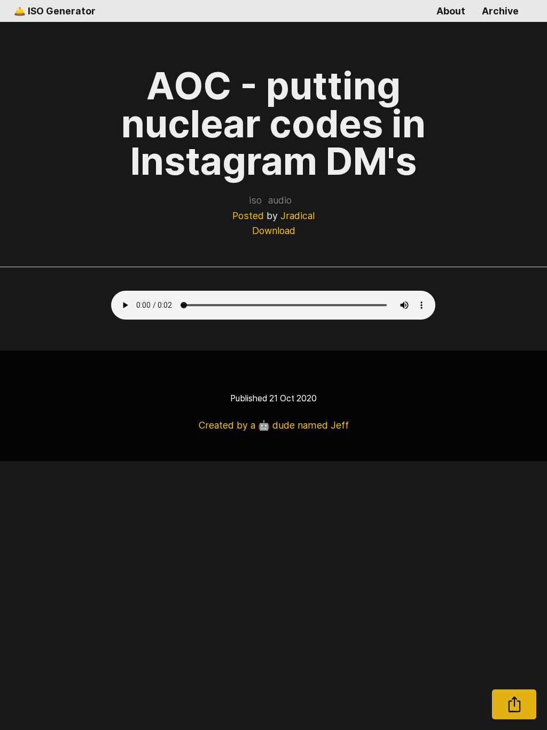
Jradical (297, 215)
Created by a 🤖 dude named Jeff (274, 425)
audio (280, 200)
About (450, 11)
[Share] (514, 704)
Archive (500, 11)
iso (255, 200)
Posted (248, 215)
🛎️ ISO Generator (55, 11)
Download (273, 230)
